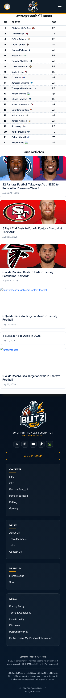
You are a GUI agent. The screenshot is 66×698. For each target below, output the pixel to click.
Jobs (12, 545)
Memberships (16, 576)
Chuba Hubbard (19, 99)
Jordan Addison (19, 121)
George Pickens (19, 50)
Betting (13, 502)
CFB (11, 483)
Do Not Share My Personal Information (30, 638)
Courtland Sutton (20, 110)
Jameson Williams (20, 83)
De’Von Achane (19, 39)
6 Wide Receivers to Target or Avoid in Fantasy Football (31, 377)
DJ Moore (16, 77)
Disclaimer (15, 625)
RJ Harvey (16, 126)
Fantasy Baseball (18, 495)
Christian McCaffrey (21, 28)
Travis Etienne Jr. (20, 66)
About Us (14, 532)
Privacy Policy (17, 606)
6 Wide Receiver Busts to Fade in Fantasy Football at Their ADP (28, 274)
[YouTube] (33, 444)
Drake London (18, 44)
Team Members (17, 539)
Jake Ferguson (19, 131)
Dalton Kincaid (19, 137)
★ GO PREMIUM (33, 455)
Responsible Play (18, 631)
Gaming (13, 508)
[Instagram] (24, 444)
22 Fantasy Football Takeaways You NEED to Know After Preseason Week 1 (30, 186)
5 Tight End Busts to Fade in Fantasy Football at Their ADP (32, 230)
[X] (16, 444)
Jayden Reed (18, 142)
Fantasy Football (18, 489)
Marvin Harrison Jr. (21, 104)
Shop (12, 582)
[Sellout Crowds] (49, 444)
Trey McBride (18, 33)
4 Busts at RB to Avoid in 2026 (21, 335)
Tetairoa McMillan (20, 61)
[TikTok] (41, 444)
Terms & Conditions (20, 612)
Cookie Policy (16, 619)
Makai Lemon (18, 115)
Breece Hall (17, 55)
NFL (11, 476)
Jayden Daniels (19, 93)
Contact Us (15, 551)
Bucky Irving (18, 72)
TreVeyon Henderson (22, 88)
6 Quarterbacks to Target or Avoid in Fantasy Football (30, 318)
